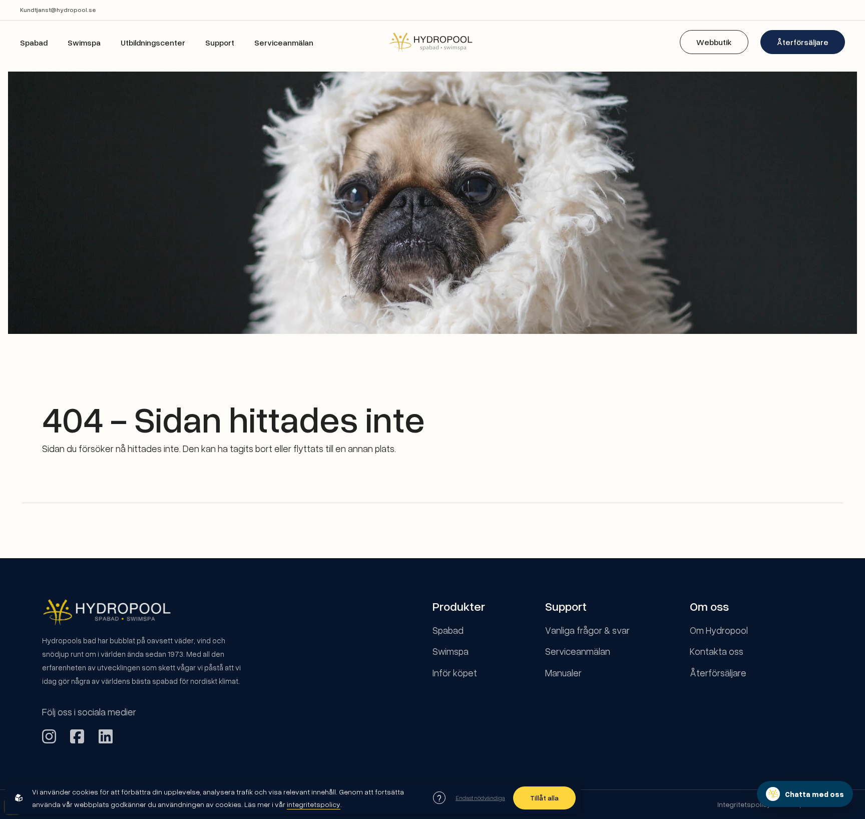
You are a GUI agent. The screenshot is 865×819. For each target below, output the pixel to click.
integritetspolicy (313, 804)
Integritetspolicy (744, 804)
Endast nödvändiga (480, 797)
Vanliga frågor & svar (587, 630)
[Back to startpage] (432, 42)
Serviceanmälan (283, 42)
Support (219, 42)
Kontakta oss (716, 651)
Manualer (563, 672)
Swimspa (84, 42)
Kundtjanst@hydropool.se (58, 10)
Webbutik (714, 42)
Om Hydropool (719, 630)
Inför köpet (454, 672)
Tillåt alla (544, 797)
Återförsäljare (802, 42)
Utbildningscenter (153, 42)
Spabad (34, 42)
